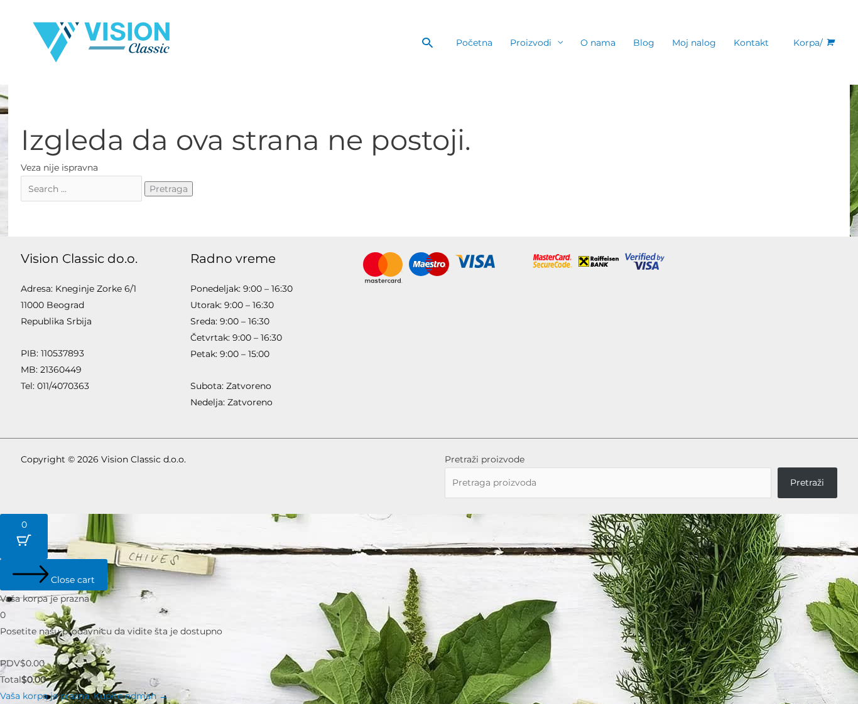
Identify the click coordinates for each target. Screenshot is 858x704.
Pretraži (807, 482)
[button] (427, 42)
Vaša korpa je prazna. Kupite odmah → (84, 695)
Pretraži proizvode (484, 459)
